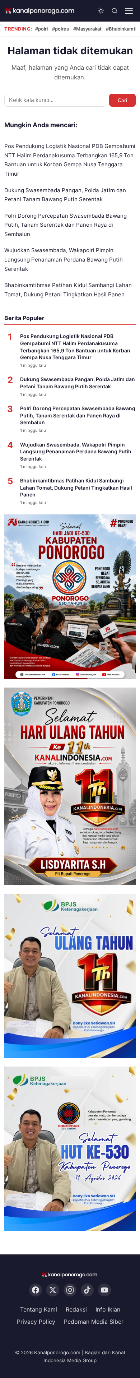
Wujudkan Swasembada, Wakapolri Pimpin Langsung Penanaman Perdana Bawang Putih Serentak (63, 259)
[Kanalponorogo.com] (40, 11)
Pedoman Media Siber (93, 1321)
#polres (60, 29)
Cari (122, 100)
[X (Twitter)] (52, 1290)
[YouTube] (104, 1290)
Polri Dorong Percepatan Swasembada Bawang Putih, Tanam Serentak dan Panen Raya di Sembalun (65, 224)
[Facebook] (35, 1290)
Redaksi (76, 1309)
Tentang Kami (38, 1309)
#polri (41, 29)
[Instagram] (70, 1290)
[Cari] (114, 11)
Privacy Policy (36, 1321)
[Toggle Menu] (129, 11)
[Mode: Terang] (101, 11)
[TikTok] (87, 1290)
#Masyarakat (87, 29)
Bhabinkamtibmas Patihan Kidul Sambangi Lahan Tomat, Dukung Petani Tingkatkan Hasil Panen (76, 487)
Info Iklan (107, 1309)
